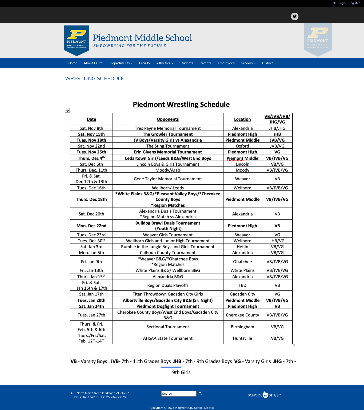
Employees (226, 63)
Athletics (163, 63)
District (267, 63)
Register (354, 3)
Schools (247, 63)
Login (341, 3)
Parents (205, 63)
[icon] (294, 16)
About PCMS (93, 63)
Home (72, 63)
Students (186, 63)
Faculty (144, 63)
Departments (120, 63)
